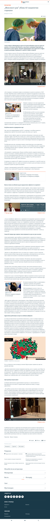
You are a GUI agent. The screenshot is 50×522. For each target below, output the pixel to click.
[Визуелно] (25, 520)
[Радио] (11, 520)
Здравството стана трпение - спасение (15, 399)
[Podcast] (19, 497)
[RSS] (17, 497)
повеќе (23, 479)
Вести (6, 477)
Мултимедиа (8, 488)
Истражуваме (7, 516)
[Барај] (38, 520)
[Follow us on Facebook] (5, 497)
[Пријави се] (22, 497)
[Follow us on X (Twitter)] (8, 497)
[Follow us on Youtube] (11, 497)
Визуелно (6, 513)
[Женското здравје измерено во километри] (13, 286)
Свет (6, 483)
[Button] (43, 16)
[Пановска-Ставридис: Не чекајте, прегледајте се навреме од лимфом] (12, 176)
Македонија (7, 5)
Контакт (27, 504)
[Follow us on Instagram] (14, 497)
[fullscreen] (44, 84)
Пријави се (6, 504)
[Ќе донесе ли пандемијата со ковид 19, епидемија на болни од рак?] (13, 107)
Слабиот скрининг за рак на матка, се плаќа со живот (19, 64)
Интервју (29, 477)
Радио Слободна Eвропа (12, 65)
